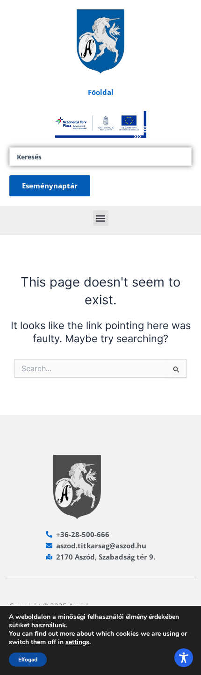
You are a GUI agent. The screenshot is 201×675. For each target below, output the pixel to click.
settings (77, 642)
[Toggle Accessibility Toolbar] (183, 657)
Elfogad (27, 659)
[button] (100, 218)
